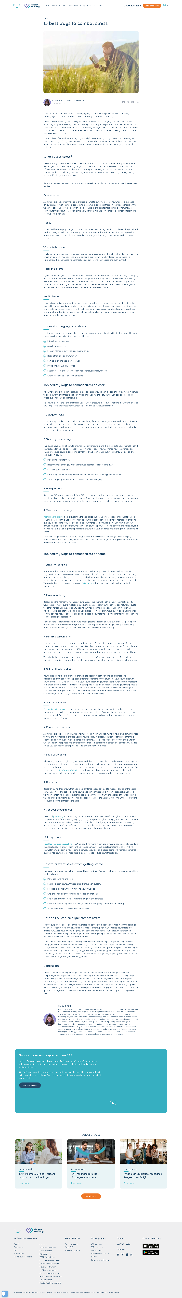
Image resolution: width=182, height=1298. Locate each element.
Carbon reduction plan (49, 1263)
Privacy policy (45, 1254)
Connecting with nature (54, 709)
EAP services (96, 1244)
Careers (43, 1244)
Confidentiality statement (50, 1260)
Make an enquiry (30, 1085)
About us (17, 1244)
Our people (19, 1247)
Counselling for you (73, 1250)
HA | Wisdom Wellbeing (68, 770)
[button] (135, 1081)
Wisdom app (88, 583)
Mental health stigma (53, 517)
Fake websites (45, 1251)
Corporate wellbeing (100, 1260)
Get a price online (152, 6)
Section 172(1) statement (50, 1283)
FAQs (16, 1250)
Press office (19, 1253)
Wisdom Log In (71, 1244)
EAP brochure (97, 1247)
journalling (58, 816)
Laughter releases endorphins (57, 844)
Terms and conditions (23, 1257)
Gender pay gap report (49, 1273)
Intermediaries (72, 5)
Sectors (62, 5)
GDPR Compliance (47, 1257)
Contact (100, 5)
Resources (91, 5)
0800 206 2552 (132, 5)
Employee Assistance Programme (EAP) (45, 1061)
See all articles (91, 1196)
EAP (47, 5)
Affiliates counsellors (48, 1247)
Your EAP (69, 1247)
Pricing (82, 5)
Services (54, 5)
